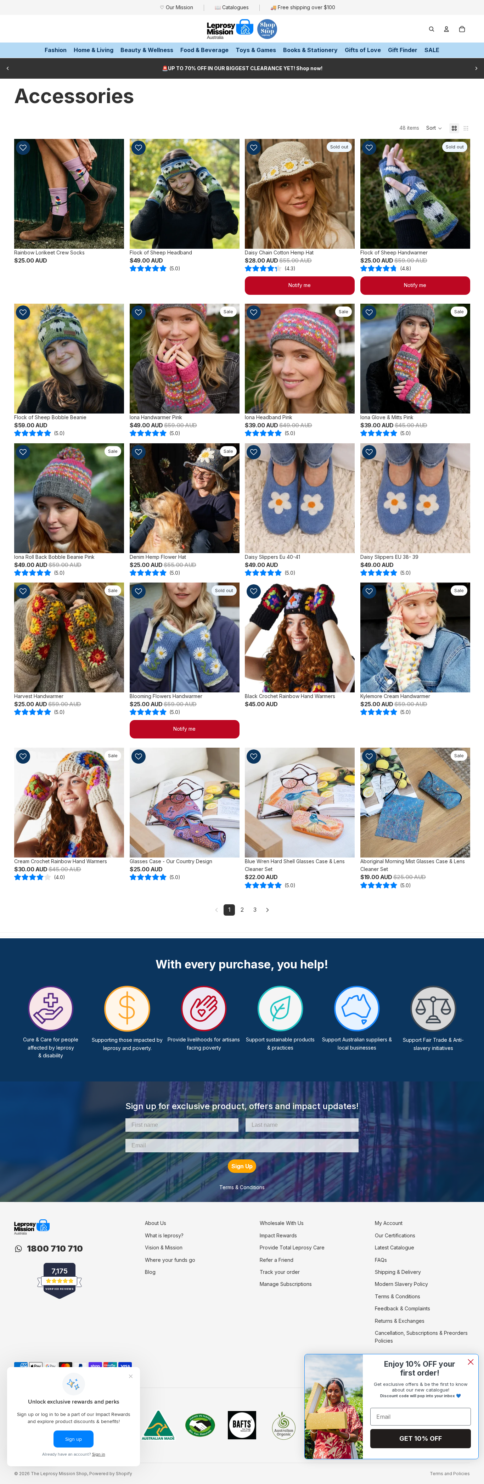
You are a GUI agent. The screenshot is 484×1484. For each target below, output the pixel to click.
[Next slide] (476, 68)
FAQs (381, 1260)
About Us (155, 1223)
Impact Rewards (278, 1235)
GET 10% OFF (420, 1438)
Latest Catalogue (394, 1247)
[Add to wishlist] (23, 148)
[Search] (431, 29)
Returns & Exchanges (399, 1321)
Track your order (280, 1272)
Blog (150, 1272)
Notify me (299, 285)
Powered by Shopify (110, 1473)
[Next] (267, 910)
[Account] (446, 29)
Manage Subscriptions (286, 1284)
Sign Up (242, 1166)
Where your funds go (170, 1260)
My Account (389, 1223)
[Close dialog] (471, 1362)
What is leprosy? (164, 1235)
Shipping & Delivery (398, 1272)
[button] (434, 128)
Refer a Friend (276, 1260)
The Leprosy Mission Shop (59, 1473)
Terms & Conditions (242, 1187)
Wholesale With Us (282, 1223)
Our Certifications (395, 1235)
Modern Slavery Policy (401, 1284)
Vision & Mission (163, 1247)
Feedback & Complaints (402, 1308)
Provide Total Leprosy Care (292, 1247)
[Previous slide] (8, 68)
